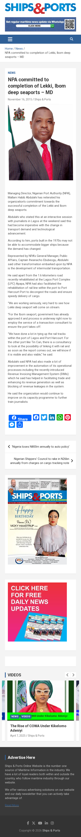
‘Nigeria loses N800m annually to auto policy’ (40, 446)
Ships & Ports (42, 99)
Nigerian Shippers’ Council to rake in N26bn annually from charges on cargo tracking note (39, 461)
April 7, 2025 (18, 735)
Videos (26, 716)
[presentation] (67, 675)
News (12, 72)
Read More (12, 805)
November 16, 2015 (20, 99)
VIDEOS (14, 675)
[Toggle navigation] (10, 39)
